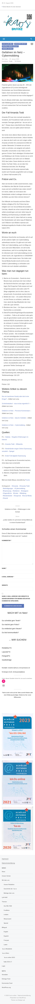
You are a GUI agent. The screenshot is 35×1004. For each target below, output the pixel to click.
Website (5, 585)
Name (4, 568)
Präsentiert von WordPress (18, 997)
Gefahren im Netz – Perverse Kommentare (16, 411)
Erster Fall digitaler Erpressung (15, 456)
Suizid (6, 498)
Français (6, 940)
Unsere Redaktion (9, 884)
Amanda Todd (24, 486)
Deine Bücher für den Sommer (12, 6)
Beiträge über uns (9, 893)
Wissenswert (7, 919)
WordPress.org (6, 987)
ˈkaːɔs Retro (5, 953)
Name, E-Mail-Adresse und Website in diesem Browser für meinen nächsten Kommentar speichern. (16, 598)
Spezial (6, 923)
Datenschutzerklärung (8, 863)
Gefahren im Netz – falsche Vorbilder (14, 418)
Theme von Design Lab (18, 1000)
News (3, 871)
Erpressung (7, 491)
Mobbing (23, 493)
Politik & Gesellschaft (10, 46)
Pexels (27, 480)
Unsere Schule (7, 48)
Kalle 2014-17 (8, 961)
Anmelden (5, 974)
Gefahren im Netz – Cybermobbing (13, 425)
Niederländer (8, 496)
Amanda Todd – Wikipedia (14, 444)
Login (3, 966)
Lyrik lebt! (4, 897)
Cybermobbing (20, 488)
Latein (5, 944)
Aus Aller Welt (8, 906)
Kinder (16, 493)
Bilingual (4, 927)
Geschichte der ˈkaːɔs (10, 888)
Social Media (27, 496)
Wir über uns (5, 880)
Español (6, 936)
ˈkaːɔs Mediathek (7, 949)
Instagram (25, 491)
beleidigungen (8, 488)
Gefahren (16, 491)
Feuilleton (7, 910)
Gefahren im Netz (20, 44)
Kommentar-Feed (7, 983)
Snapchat (17, 496)
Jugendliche (8, 493)
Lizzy (5, 59)
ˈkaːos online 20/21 (9, 957)
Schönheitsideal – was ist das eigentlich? (15, 403)
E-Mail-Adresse (8, 576)
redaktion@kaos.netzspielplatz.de (19, 668)
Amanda (15, 486)
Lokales (6, 914)
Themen (4, 901)
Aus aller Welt (7, 44)
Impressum (5, 859)
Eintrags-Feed (6, 979)
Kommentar (6, 540)
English (6, 931)
